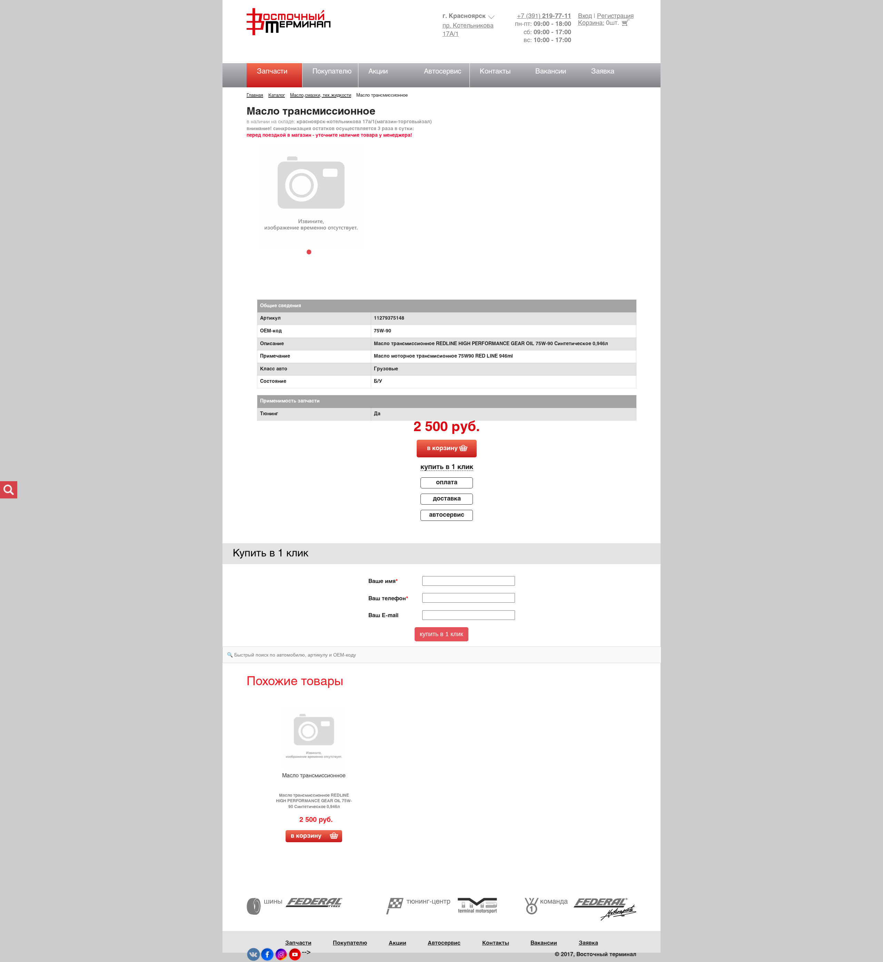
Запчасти (272, 71)
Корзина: (591, 23)
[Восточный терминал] (295, 21)
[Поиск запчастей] (8, 489)
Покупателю (331, 71)
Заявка (602, 71)
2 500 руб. (447, 427)
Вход (585, 16)
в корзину (442, 448)
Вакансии (550, 71)
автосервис (446, 515)
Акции (378, 71)
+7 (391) (544, 16)
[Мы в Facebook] (267, 954)
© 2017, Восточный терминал (595, 954)
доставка (447, 499)
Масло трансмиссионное (314, 775)
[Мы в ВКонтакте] (253, 954)
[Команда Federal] (580, 909)
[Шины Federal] (295, 906)
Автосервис (442, 71)
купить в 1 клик (446, 467)
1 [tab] (310, 251)
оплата (446, 483)
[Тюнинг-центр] (441, 906)
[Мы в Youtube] (295, 954)
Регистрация (615, 16)
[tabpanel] (311, 196)
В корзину (306, 836)
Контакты (495, 71)
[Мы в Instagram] (281, 954)
